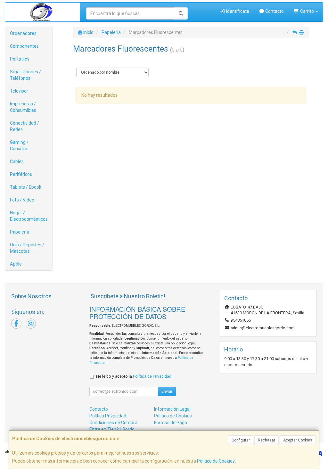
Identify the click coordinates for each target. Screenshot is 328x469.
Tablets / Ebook (25, 187)
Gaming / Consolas (19, 145)
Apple (16, 264)
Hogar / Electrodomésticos (29, 216)
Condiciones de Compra (113, 422)
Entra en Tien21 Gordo (112, 429)
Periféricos (21, 174)
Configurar (241, 440)
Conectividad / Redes (24, 126)
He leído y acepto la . (134, 376)
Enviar (166, 391)
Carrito (307, 11)
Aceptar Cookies (297, 440)
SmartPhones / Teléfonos (25, 75)
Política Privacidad (107, 415)
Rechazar (266, 440)
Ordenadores (23, 33)
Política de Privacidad (152, 376)
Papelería (19, 231)
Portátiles (19, 59)
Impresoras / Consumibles (23, 107)
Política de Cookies (216, 461)
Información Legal (172, 409)
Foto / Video (22, 199)
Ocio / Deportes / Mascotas (27, 248)
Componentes (24, 46)
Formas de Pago (170, 422)
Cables (17, 161)
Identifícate (237, 11)
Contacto (274, 11)
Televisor (19, 91)
